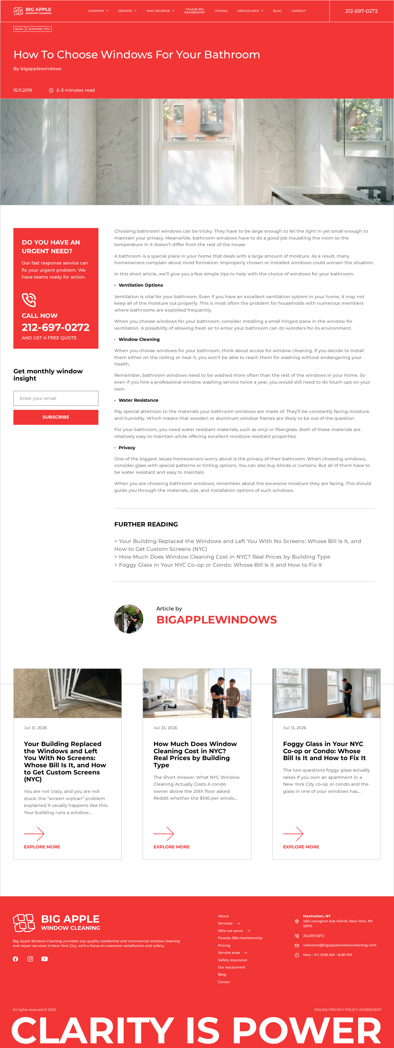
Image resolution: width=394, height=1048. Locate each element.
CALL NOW (55, 322)
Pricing (221, 10)
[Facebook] (15, 959)
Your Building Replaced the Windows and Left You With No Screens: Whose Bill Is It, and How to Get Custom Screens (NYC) (65, 761)
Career (224, 982)
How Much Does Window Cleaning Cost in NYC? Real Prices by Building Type (195, 754)
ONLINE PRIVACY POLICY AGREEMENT (347, 1010)
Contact (299, 10)
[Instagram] (30, 959)
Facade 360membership (194, 10)
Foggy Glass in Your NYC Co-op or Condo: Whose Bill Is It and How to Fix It (324, 751)
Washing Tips (39, 29)
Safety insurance (232, 960)
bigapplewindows (41, 68)
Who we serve (158, 10)
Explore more (42, 846)
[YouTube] (44, 959)
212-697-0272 (361, 11)
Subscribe (56, 417)
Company (96, 10)
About (223, 916)
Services (125, 10)
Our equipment (231, 967)
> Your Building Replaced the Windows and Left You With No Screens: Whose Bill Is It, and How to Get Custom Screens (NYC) (237, 545)
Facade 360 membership (240, 938)
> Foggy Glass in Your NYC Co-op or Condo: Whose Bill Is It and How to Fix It (218, 564)
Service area (248, 10)
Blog (277, 10)
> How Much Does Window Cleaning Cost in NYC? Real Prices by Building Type (222, 556)
